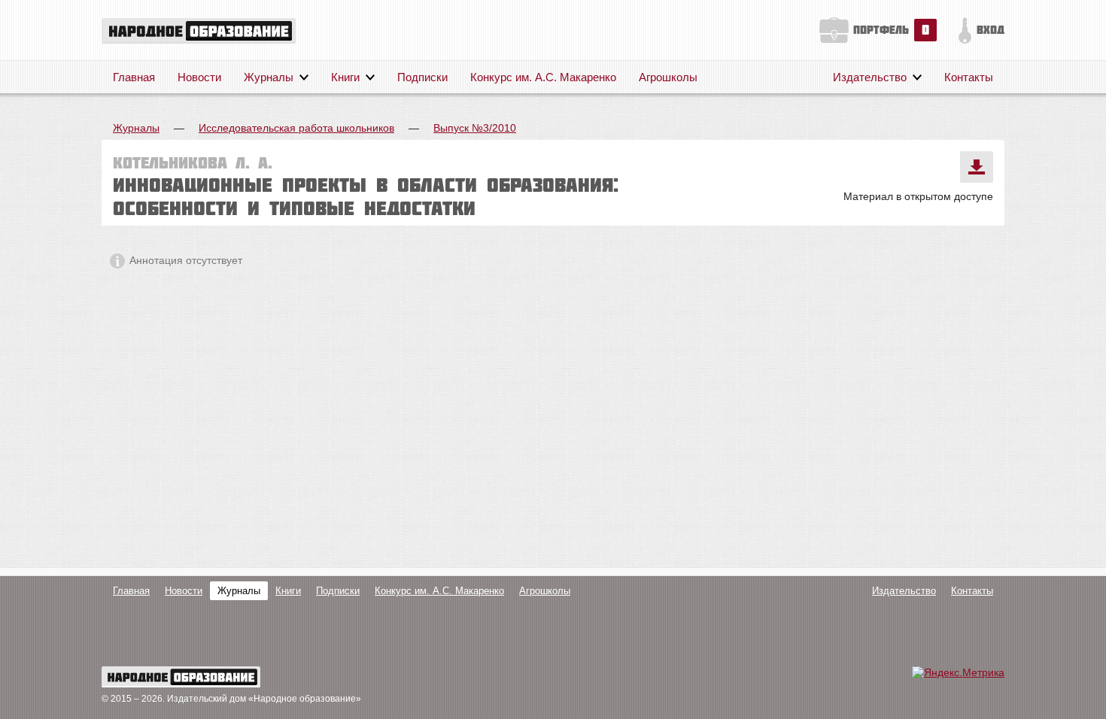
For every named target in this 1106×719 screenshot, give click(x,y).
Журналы (268, 77)
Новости (199, 77)
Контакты (968, 77)
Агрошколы (668, 77)
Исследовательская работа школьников (296, 128)
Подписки (422, 77)
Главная (134, 77)
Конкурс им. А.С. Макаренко (543, 77)
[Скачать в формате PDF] (976, 167)
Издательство (870, 77)
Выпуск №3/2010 (474, 128)
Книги (345, 77)
